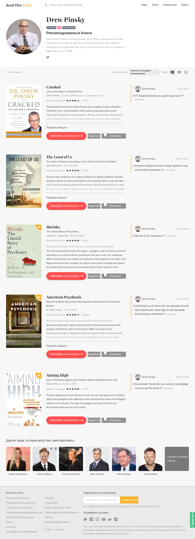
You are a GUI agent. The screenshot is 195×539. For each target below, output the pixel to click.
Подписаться (130, 500)
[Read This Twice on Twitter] (85, 519)
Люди (144, 4)
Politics (109, 320)
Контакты (11, 526)
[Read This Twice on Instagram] (97, 519)
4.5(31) (84, 389)
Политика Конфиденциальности (24, 512)
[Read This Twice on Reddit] (110, 519)
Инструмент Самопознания (21, 531)
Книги (155, 4)
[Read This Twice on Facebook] (91, 519)
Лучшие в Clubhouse (17, 498)
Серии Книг (51, 503)
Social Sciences (76, 246)
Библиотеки (170, 4)
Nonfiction (51, 246)
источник (139, 99)
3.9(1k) (84, 100)
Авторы (49, 498)
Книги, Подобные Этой (58, 507)
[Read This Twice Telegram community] (116, 519)
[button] (187, 531)
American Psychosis (63, 296)
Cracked (53, 86)
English (49, 529)
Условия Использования (20, 517)
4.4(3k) (84, 170)
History (87, 246)
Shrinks (53, 226)
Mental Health (107, 246)
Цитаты (49, 517)
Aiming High (57, 375)
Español (59, 529)
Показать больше (56, 127)
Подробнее (94, 136)
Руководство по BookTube (20, 503)
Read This (19, 5)
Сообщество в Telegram (19, 507)
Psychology (62, 246)
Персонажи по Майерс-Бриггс (62, 512)
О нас (9, 522)
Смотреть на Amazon (66, 136)
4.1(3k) (84, 240)
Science (95, 246)
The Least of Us (59, 156)
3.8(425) (85, 315)
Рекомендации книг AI (57, 522)
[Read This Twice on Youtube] (103, 519)
